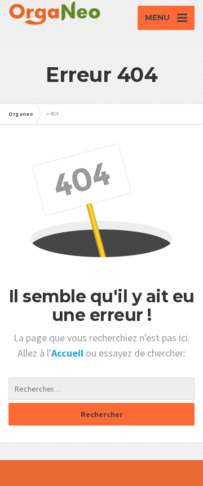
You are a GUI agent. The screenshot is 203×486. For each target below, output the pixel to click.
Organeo (20, 114)
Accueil (68, 352)
